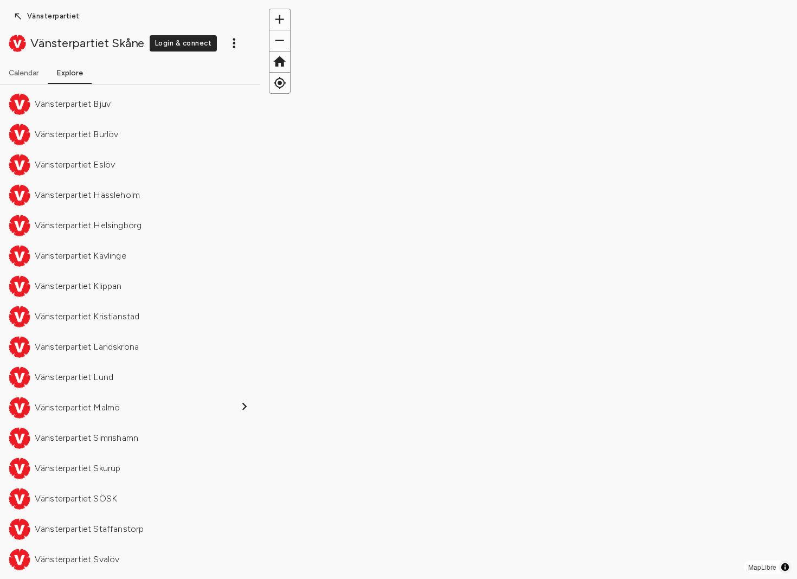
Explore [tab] (69, 73)
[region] (528, 289)
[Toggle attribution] (785, 567)
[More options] (234, 43)
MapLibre (762, 566)
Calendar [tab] (24, 73)
